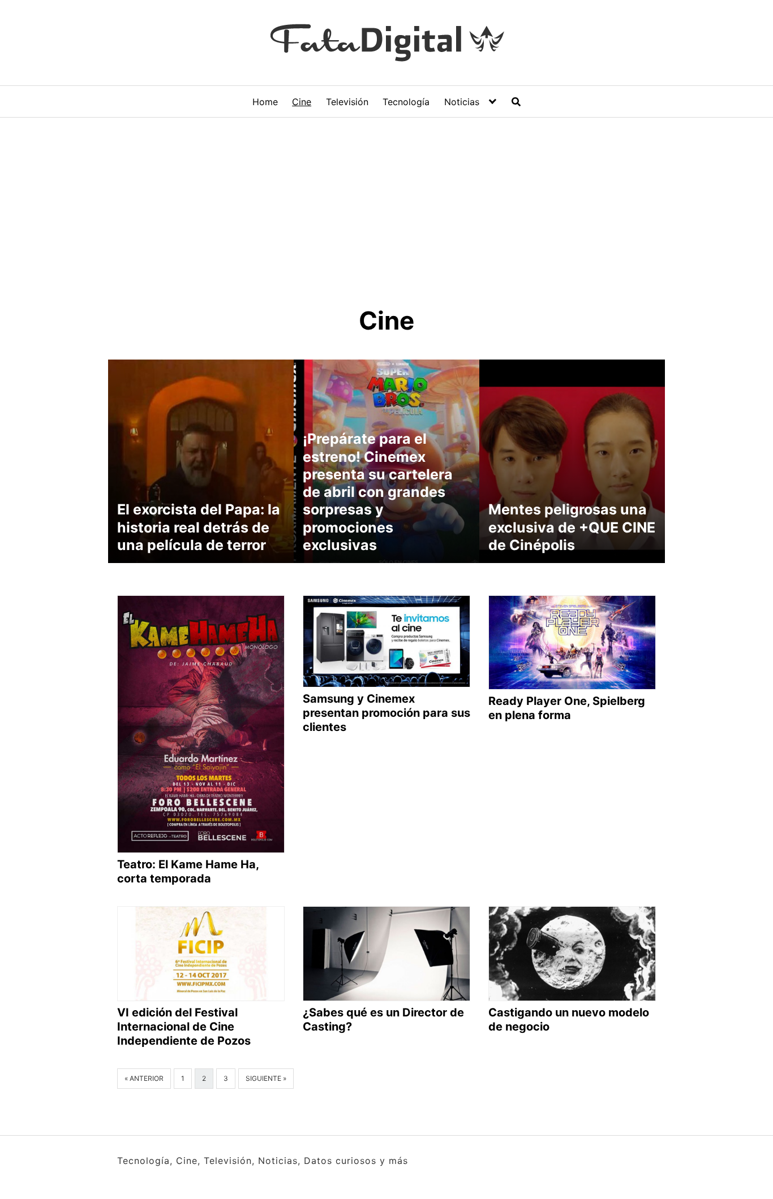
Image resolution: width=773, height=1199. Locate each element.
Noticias (461, 101)
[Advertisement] (386, 202)
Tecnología (406, 101)
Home (265, 101)
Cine (301, 101)
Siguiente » (266, 1078)
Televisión (347, 101)
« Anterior (144, 1078)
